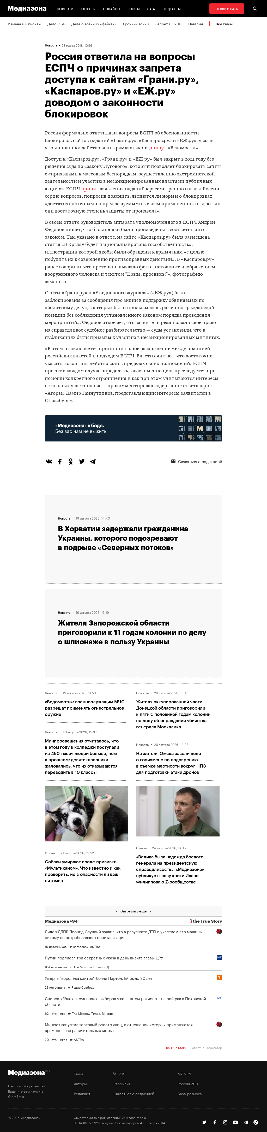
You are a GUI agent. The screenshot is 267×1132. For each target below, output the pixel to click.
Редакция (82, 1093)
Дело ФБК (56, 23)
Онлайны (111, 8)
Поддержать (227, 8)
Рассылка (121, 1083)
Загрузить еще (133, 911)
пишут (159, 148)
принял (90, 189)
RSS (120, 1073)
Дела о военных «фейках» (93, 23)
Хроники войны (136, 23)
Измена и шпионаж (24, 23)
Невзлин (195, 23)
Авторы (80, 1083)
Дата (151, 8)
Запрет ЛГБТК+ (168, 23)
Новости (65, 8)
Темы (78, 1073)
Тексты (133, 8)
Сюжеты (88, 8)
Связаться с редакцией (133, 1093)
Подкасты (171, 8)
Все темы (224, 24)
